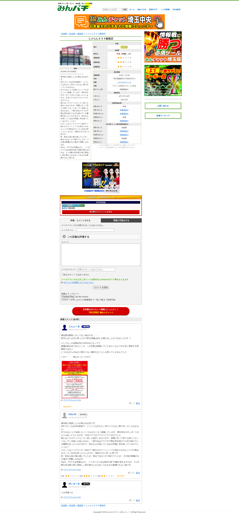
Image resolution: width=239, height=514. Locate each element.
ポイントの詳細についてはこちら (79, 282)
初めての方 (142, 9)
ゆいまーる (74, 483)
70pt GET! (67, 407)
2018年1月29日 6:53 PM (77, 330)
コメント (65, 242)
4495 (83, 414)
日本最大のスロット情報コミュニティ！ (101, 310)
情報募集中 (124, 110)
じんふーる (74, 326)
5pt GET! (120, 476)
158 (85, 326)
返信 (138, 403)
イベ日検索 (165, 9)
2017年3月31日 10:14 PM (78, 418)
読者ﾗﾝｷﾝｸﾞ (153, 9)
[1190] (134, 500)
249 (85, 484)
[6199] (134, 473)
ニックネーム (67, 230)
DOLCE (72, 414)
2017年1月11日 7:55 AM (77, 487)
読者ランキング (163, 116)
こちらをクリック (124, 82)
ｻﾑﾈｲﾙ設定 (176, 9)
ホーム (132, 9)
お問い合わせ (163, 106)
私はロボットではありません (76, 275)
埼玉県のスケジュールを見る (101, 212)
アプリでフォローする (72, 400)
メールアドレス (68, 269)
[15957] (134, 403)
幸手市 (64, 208)
